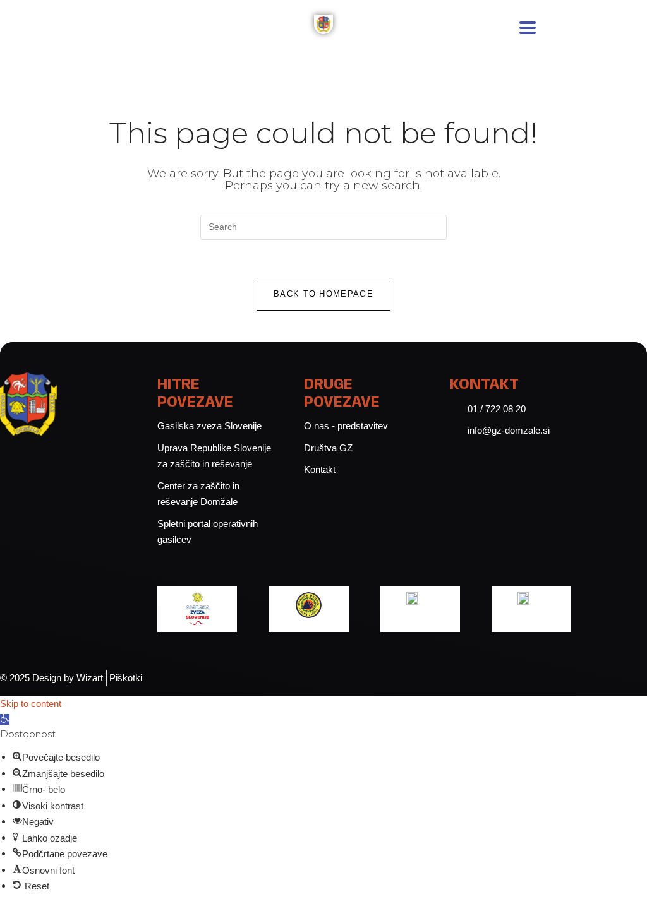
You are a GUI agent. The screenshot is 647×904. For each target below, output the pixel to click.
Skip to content (30, 703)
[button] (4, 719)
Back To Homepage (323, 294)
